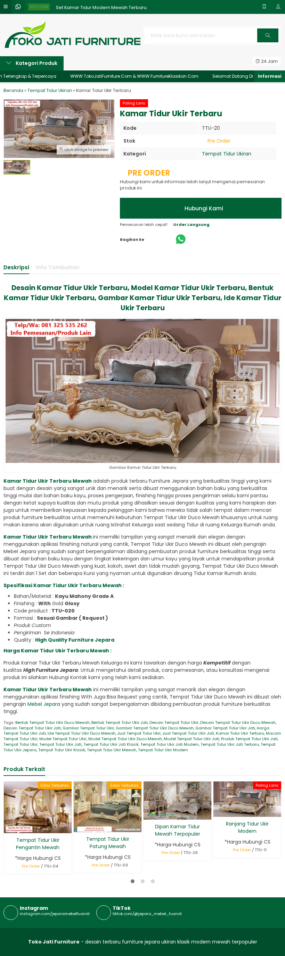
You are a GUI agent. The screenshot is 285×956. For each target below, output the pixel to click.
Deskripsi (16, 267)
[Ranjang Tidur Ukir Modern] (247, 798)
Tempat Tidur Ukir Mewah (111, 750)
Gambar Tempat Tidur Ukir (88, 728)
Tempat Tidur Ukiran (226, 153)
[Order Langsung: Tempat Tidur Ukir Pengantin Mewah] (8, 826)
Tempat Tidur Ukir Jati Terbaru (230, 744)
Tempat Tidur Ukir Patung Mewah (107, 843)
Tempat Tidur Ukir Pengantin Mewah (37, 844)
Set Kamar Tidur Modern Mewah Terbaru (101, 7)
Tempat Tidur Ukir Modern (163, 750)
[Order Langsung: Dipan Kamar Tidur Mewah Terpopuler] (148, 813)
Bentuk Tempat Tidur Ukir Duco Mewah (52, 722)
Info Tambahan (58, 267)
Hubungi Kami (203, 208)
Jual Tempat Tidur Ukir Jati (188, 733)
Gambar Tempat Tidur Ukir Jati (225, 728)
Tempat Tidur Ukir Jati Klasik (111, 744)
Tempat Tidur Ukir (20, 744)
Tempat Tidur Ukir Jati (60, 744)
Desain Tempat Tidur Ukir (173, 722)
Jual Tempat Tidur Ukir (139, 733)
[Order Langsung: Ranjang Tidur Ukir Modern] (218, 810)
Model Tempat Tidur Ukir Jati (191, 739)
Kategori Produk (36, 63)
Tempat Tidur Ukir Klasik (61, 750)
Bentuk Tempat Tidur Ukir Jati (119, 722)
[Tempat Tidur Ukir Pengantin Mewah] (38, 806)
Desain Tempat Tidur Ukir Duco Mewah (238, 722)
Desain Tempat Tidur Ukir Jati (32, 728)
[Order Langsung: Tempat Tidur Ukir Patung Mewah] (78, 825)
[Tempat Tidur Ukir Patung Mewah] (107, 806)
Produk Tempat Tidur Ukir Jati (249, 739)
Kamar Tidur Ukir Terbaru (240, 733)
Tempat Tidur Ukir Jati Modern (169, 744)
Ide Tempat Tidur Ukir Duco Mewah (81, 733)
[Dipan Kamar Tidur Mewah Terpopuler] (177, 799)
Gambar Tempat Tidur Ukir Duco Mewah (155, 728)
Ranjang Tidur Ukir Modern (247, 827)
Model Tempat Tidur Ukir (63, 739)
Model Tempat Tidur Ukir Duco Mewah (125, 739)
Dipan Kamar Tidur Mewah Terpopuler (177, 830)
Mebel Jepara (44, 704)
